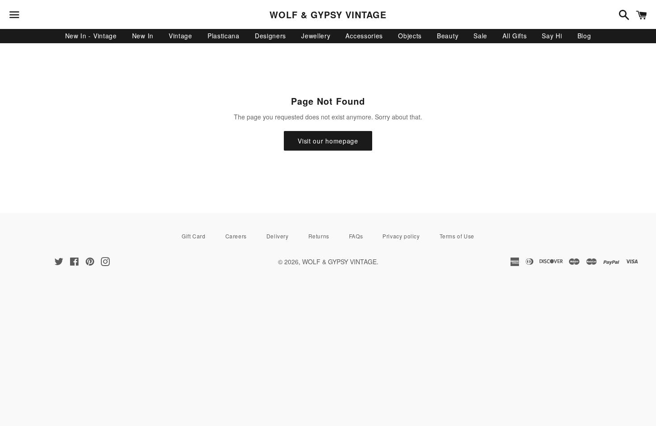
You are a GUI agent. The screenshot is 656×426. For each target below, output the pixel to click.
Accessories (364, 35)
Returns (318, 236)
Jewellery (315, 35)
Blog (584, 35)
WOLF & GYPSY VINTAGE (328, 14)
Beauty (447, 35)
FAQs (356, 236)
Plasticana (224, 35)
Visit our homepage (328, 140)
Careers (236, 236)
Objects (410, 35)
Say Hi (552, 35)
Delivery (277, 236)
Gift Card (193, 236)
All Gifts (514, 35)
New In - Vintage (91, 35)
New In (143, 35)
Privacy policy (400, 236)
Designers (270, 35)
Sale (480, 35)
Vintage (180, 35)
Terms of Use (457, 236)
